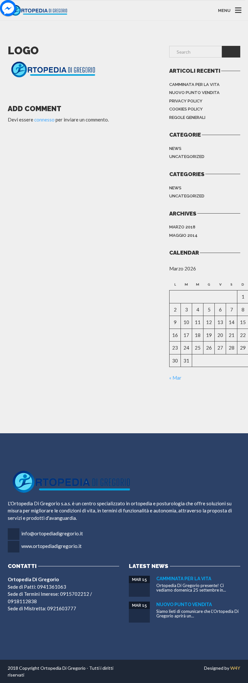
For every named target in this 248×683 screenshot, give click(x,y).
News (175, 148)
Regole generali (187, 117)
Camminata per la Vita (194, 84)
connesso (44, 119)
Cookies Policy (186, 109)
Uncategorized (186, 156)
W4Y (235, 668)
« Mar (175, 378)
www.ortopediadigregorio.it (51, 546)
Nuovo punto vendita (194, 92)
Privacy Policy (185, 101)
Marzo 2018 (182, 227)
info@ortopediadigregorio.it (52, 533)
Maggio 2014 (183, 235)
